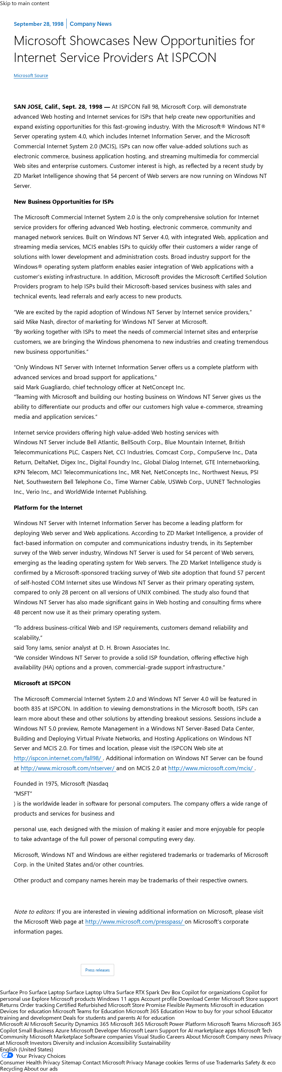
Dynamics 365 (92, 1023)
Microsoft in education (237, 1004)
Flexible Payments (188, 1004)
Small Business (36, 1030)
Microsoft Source (31, 75)
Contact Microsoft (104, 1062)
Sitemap (71, 1062)
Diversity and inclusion (80, 1042)
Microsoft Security (52, 1023)
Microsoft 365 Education (155, 1011)
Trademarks (230, 1062)
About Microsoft (205, 1036)
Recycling (11, 1068)
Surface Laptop (47, 992)
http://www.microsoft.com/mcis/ (211, 768)
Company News (90, 23)
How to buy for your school (217, 1011)
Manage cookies (164, 1062)
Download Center (199, 998)
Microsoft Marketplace (56, 1036)
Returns (9, 1004)
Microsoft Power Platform (175, 1023)
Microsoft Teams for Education (88, 1011)
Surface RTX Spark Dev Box (148, 992)
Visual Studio (149, 1036)
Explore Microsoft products (64, 998)
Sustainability (155, 1042)
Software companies (108, 1036)
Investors (41, 1042)
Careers (175, 1036)
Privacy (135, 1062)
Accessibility (122, 1042)
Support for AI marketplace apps (197, 1030)
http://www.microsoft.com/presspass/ (135, 921)
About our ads (41, 1068)
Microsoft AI (14, 1023)
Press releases (97, 970)
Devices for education (25, 1011)
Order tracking (37, 1004)
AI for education (156, 1017)
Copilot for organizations (211, 992)
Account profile (159, 998)
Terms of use (200, 1062)
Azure (62, 1030)
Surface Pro (14, 992)
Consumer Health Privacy (30, 1062)
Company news (244, 1036)
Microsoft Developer (94, 1030)
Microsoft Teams (226, 1023)
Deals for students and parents (99, 1017)
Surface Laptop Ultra (90, 992)
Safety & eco (260, 1062)
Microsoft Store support (249, 998)
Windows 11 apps (118, 998)
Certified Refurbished (81, 1004)
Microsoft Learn (139, 1030)
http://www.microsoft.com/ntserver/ (68, 768)
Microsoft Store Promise (136, 1004)
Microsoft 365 (127, 1023)
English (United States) (26, 1049)
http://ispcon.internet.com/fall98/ (58, 758)
